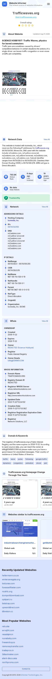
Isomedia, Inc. (13, 220)
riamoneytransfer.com (12, 646)
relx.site (5, 626)
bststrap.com (8, 603)
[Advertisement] (26, 62)
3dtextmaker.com (10, 654)
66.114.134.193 (13, 227)
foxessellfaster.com (11, 587)
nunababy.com (9, 638)
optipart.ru (7, 599)
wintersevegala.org (11, 579)
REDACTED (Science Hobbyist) (21, 348)
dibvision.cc (7, 611)
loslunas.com (8, 583)
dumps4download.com (13, 595)
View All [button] (47, 139)
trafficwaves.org (42, 148)
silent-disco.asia (9, 658)
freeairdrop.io (8, 642)
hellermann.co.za (10, 575)
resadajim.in (7, 634)
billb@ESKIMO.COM (16, 361)
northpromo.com (10, 662)
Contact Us (26, 669)
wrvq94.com (8, 630)
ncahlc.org (7, 591)
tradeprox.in (8, 650)
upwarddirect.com (10, 607)
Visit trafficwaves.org (25, 17)
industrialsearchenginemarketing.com (23, 543)
